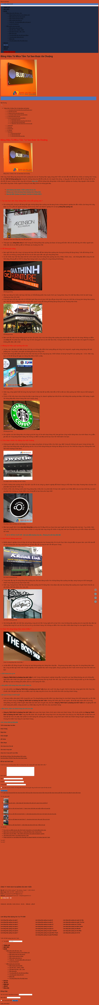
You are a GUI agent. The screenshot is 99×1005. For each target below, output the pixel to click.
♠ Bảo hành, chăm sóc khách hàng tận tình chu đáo (22, 123)
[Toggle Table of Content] (2, 105)
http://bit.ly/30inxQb (11, 722)
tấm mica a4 (45, 793)
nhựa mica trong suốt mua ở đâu (18, 136)
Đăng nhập (15, 1000)
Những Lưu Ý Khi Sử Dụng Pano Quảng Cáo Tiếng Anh (23, 192)
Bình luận (4, 776)
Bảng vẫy (11, 39)
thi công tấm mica (76, 793)
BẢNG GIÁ (6, 47)
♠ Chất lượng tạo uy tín (15, 119)
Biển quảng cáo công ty (15, 20)
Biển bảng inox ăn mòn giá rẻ (17, 17)
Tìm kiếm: (6, 941)
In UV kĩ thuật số (13, 24)
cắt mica (10, 130)
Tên (2, 779)
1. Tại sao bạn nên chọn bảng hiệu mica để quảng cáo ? (20, 110)
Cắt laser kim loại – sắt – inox (17, 32)
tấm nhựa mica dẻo (65, 793)
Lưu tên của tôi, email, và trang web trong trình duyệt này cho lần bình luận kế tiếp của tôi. (26, 788)
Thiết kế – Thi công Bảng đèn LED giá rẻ (20, 22)
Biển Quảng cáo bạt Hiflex (16, 18)
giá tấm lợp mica (15, 793)
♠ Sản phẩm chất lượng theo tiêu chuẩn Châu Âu (21, 121)
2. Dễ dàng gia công (12, 111)
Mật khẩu (4, 997)
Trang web (3, 785)
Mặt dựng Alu (13, 33)
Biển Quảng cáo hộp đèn (15, 28)
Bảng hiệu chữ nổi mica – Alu (14, 13)
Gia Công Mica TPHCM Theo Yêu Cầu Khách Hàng (14, 758)
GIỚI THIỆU (6, 9)
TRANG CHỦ (6, 7)
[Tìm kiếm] (4, 943)
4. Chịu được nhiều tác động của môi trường (17, 115)
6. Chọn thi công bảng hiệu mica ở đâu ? (17, 118)
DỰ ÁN (5, 11)
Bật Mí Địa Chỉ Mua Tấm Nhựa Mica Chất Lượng (13, 756)
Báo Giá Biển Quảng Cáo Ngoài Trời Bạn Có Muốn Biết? (24, 194)
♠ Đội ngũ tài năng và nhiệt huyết (18, 122)
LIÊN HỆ (5, 49)
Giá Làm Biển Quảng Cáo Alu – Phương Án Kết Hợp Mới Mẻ (42, 535)
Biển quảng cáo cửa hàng (13, 26)
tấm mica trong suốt (54, 793)
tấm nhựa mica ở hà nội (16, 133)
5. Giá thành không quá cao (14, 116)
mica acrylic (10, 128)
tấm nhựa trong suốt (16, 134)
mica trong (10, 125)
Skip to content (5, 1)
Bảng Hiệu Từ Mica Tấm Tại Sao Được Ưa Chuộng (16, 108)
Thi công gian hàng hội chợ (16, 37)
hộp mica (10, 127)
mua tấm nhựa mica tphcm (35, 793)
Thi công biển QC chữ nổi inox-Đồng (18, 35)
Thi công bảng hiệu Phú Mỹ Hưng (18, 41)
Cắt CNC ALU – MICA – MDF (16, 30)
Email (2, 782)
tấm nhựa (10, 132)
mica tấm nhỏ (23, 793)
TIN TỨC (5, 45)
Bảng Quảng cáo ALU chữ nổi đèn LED (19, 15)
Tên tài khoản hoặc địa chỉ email (10, 994)
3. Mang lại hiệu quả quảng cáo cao (16, 113)
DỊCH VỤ (5, 43)
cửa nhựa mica (7, 793)
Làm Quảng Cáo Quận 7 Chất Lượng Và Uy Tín (21, 190)
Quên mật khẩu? (5, 1003)
